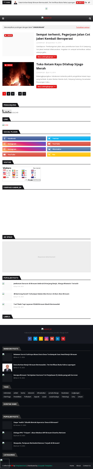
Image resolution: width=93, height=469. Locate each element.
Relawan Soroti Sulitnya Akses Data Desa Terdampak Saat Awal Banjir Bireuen (45, 354)
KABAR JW (41, 43)
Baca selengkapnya (45, 57)
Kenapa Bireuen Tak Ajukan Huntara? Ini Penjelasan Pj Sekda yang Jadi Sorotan (46, 375)
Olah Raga (7, 397)
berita (23, 393)
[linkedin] (58, 339)
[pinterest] (63, 339)
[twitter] (69, 138)
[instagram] (24, 144)
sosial (44, 397)
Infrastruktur (41, 393)
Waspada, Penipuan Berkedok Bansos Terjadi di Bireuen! (37, 443)
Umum (80, 397)
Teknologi (65, 397)
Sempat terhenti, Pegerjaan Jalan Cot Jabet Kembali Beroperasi (63, 36)
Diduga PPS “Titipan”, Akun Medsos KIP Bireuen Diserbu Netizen (40, 433)
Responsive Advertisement (46, 257)
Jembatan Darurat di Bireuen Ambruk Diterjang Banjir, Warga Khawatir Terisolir (46, 283)
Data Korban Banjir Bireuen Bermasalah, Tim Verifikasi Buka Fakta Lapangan (47, 2)
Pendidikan (17, 397)
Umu (73, 397)
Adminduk (7, 393)
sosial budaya (54, 397)
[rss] (69, 154)
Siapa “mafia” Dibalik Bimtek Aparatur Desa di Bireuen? (36, 422)
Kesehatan (65, 393)
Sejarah (36, 397)
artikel (16, 393)
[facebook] (24, 138)
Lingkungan (75, 393)
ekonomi (31, 393)
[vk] (69, 149)
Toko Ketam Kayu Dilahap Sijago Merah (59, 66)
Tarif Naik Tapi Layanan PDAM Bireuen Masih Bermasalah (37, 304)
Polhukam (27, 397)
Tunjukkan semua (82, 27)
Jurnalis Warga (53, 393)
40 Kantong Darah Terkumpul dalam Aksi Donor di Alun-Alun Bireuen (41, 294)
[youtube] (69, 144)
